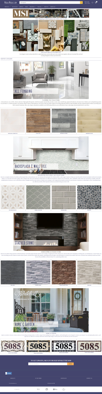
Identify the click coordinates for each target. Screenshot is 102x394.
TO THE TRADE (38, 378)
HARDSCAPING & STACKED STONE (51, 252)
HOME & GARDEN (51, 333)
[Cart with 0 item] (95, 2)
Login (86, 3)
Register (89, 3)
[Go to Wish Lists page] (92, 2)
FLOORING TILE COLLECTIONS (51, 100)
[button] (51, 35)
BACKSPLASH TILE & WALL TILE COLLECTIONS (51, 175)
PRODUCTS (12, 378)
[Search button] (81, 2)
